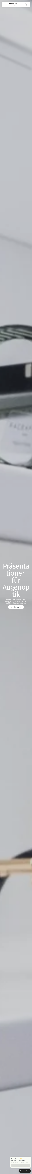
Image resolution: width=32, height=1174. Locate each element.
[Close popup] (29, 1158)
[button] (5, 4)
